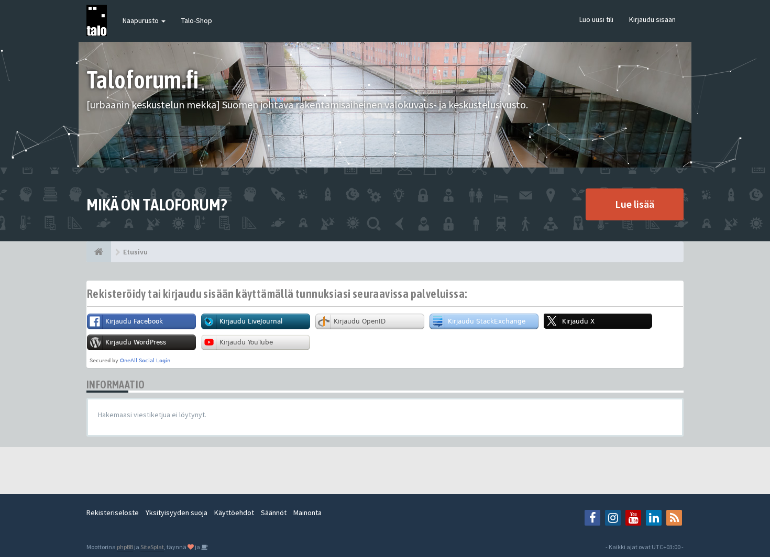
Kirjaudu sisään (652, 19)
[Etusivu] (98, 251)
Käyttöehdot (234, 512)
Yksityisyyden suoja (176, 512)
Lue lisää (634, 203)
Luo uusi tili (596, 19)
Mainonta (307, 512)
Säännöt (274, 512)
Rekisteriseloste (112, 512)
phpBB (125, 547)
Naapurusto (141, 20)
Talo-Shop (196, 20)
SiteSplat (152, 547)
